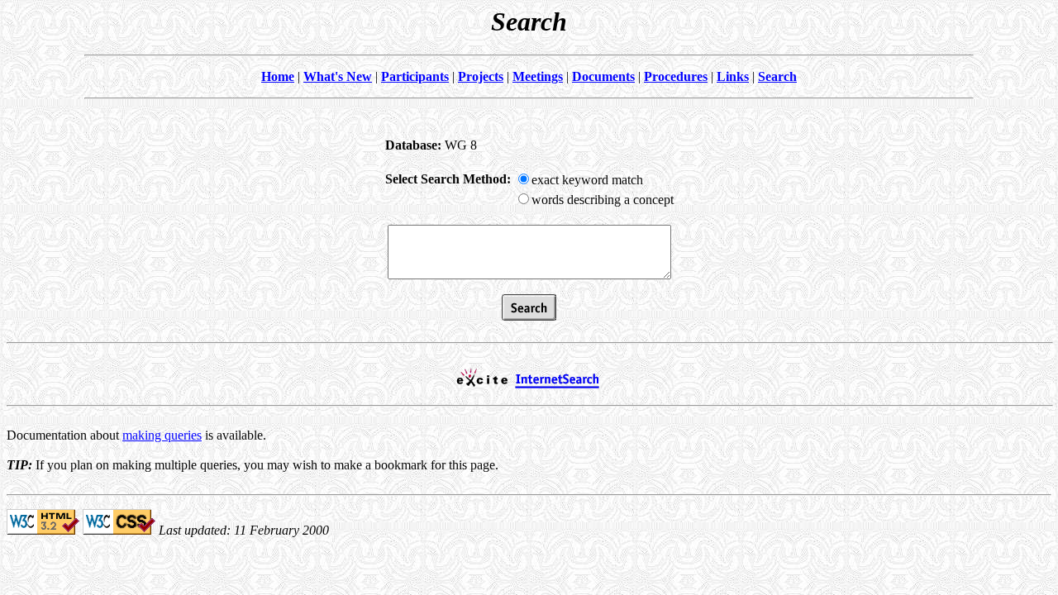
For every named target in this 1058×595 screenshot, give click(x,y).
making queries (162, 435)
